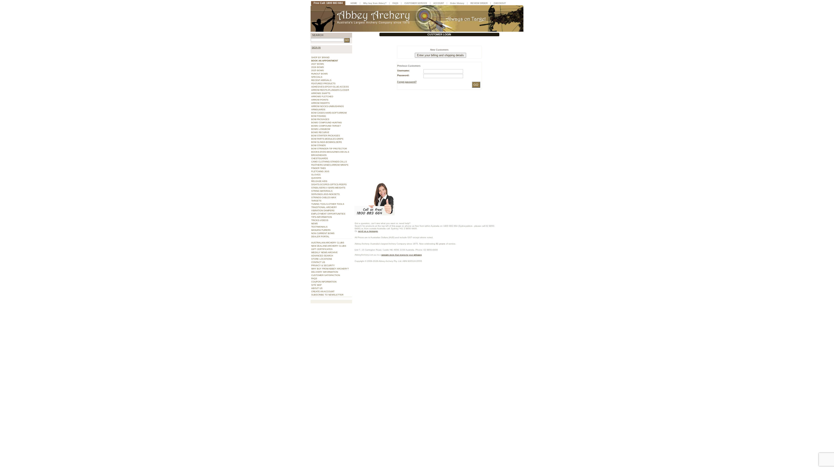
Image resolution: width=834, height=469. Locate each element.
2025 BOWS (317, 70)
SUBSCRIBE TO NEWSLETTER (327, 295)
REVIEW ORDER (479, 3)
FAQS (314, 278)
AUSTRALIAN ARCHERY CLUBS (327, 242)
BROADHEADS (319, 155)
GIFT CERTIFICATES (322, 249)
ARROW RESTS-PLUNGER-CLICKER (330, 90)
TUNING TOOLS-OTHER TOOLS (327, 204)
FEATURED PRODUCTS (323, 83)
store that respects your (401, 255)
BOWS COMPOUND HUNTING (326, 122)
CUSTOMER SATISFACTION (325, 275)
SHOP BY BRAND (320, 57)
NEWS (314, 223)
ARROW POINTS (319, 100)
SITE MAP (316, 285)
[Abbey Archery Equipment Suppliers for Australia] (417, 18)
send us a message (368, 231)
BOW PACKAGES (320, 119)
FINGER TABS (318, 168)
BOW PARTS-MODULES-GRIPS (327, 139)
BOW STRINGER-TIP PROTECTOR (329, 148)
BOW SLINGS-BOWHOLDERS (326, 142)
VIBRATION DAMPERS (322, 210)
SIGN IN (316, 47)
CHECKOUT (500, 3)
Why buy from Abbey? (374, 3)
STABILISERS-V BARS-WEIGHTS (328, 188)
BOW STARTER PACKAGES (325, 135)
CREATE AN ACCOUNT (322, 291)
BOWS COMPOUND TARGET (326, 126)
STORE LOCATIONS (321, 259)
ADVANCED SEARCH (322, 255)
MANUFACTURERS (321, 230)
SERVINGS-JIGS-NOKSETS (325, 194)
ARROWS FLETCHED (322, 96)
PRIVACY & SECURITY (323, 265)
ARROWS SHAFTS (320, 93)
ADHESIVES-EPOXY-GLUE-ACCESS (330, 87)
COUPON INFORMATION (323, 282)
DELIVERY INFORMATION (324, 272)
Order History (457, 3)
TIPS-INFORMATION (321, 217)
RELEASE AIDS (319, 181)
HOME (354, 3)
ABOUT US (317, 288)
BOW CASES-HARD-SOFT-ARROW (329, 113)
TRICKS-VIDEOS (319, 220)
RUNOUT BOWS (319, 74)
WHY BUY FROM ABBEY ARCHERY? (330, 269)
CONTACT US (318, 262)
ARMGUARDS (318, 109)
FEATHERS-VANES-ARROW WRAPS (329, 165)
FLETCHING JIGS (320, 171)
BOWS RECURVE (320, 132)
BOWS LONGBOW (320, 129)
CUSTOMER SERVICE (415, 3)
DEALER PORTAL (320, 236)
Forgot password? (407, 82)
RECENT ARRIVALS (321, 80)
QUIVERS (316, 178)
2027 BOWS (317, 64)
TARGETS (316, 201)
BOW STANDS (318, 145)
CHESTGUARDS (319, 158)
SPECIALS (316, 77)
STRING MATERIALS (322, 191)
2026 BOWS (317, 67)
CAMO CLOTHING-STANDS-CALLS (329, 161)
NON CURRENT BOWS (322, 233)
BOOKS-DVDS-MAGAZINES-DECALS (330, 152)
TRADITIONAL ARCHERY (324, 207)
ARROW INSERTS (320, 103)
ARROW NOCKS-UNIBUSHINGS (327, 106)
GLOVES (316, 174)
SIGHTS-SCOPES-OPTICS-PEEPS (329, 184)
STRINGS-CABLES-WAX (323, 197)
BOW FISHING (318, 116)
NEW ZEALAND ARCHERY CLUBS (328, 246)
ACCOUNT (438, 3)
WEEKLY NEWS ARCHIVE (324, 252)
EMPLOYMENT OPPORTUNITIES (328, 214)
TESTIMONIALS (319, 227)
